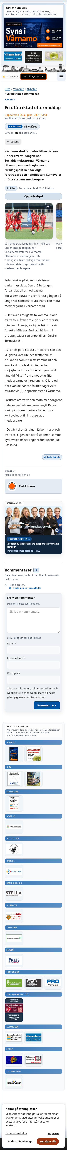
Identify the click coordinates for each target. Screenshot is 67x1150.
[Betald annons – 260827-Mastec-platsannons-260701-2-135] (14, 779)
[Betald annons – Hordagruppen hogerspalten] (14, 1082)
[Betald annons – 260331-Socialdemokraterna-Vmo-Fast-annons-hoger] (14, 1008)
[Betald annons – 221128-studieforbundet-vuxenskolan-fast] (14, 983)
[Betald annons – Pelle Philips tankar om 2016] (13, 56)
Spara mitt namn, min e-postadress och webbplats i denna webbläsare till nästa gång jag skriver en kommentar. (32, 693)
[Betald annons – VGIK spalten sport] (14, 1060)
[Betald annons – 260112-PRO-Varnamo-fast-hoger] (53, 983)
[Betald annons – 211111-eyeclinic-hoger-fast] (14, 871)
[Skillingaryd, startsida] (33, 76)
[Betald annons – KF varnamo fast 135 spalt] (14, 1037)
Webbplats (13, 673)
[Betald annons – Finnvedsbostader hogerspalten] (14, 938)
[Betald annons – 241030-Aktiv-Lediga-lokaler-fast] (33, 754)
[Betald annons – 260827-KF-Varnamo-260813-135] (14, 803)
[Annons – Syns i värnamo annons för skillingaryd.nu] (33, 33)
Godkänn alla (47, 1141)
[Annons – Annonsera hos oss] (14, 754)
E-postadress (16, 658)
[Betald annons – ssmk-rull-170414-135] (33, 1060)
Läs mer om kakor (16, 1133)
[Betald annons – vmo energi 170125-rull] (33, 1037)
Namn (12, 643)
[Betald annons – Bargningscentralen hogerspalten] (14, 916)
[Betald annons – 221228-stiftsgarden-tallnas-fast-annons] (14, 849)
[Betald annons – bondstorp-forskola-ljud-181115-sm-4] (33, 57)
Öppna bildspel (33, 196)
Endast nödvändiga (20, 1141)
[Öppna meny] (61, 76)
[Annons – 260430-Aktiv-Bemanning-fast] (54, 56)
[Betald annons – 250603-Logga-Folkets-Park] (14, 827)
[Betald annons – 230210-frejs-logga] (14, 960)
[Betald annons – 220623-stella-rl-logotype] (14, 894)
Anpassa (53, 1133)
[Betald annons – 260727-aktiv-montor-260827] (33, 779)
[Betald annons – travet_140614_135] (33, 983)
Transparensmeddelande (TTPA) (23, 550)
